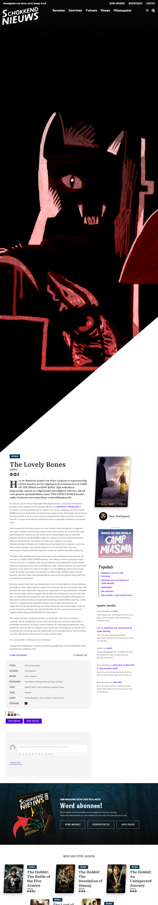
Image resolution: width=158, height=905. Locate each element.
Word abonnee (117, 3)
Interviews (75, 10)
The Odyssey (107, 591)
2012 (115, 611)
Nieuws (105, 10)
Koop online (128, 824)
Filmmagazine (122, 10)
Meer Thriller (33, 721)
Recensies (59, 10)
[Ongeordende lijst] (36, 754)
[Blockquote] (39, 754)
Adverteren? (135, 3)
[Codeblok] (42, 754)
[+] (52, 754)
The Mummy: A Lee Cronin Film (116, 595)
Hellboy (117, 682)
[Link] (46, 754)
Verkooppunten (100, 824)
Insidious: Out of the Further (112, 574)
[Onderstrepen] (26, 754)
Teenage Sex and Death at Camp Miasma (115, 581)
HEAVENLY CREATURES (68, 507)
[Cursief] (23, 754)
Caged (109, 648)
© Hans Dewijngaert (18, 655)
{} (49, 754)
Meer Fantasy (14, 721)
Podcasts (91, 10)
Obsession (106, 587)
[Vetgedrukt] (20, 754)
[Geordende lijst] (33, 754)
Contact (150, 3)
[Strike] (29, 754)
